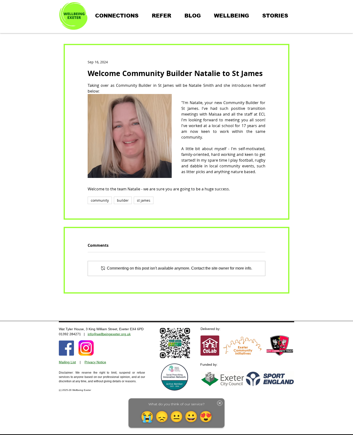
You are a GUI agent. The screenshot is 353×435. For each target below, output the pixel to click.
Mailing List (67, 362)
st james (143, 200)
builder (123, 200)
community (100, 200)
